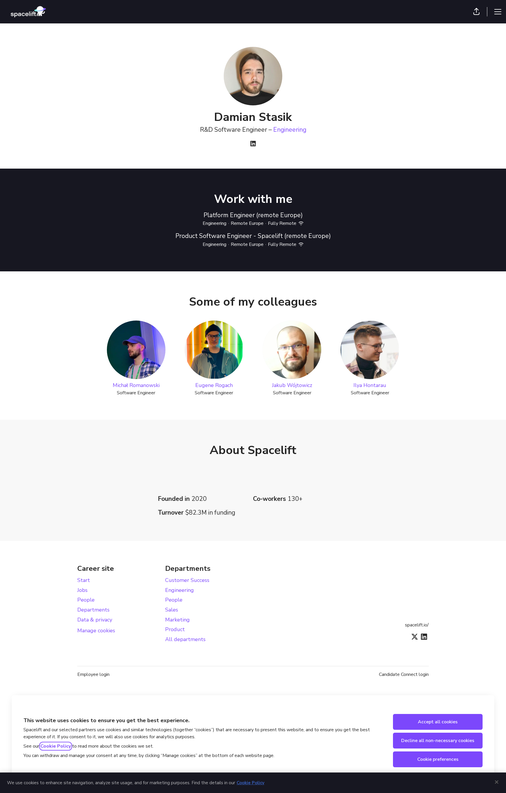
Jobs (82, 590)
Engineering (289, 130)
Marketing (177, 619)
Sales (171, 609)
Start (83, 580)
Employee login (93, 674)
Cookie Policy (55, 746)
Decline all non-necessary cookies (437, 740)
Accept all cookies (438, 722)
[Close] (496, 781)
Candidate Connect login (404, 674)
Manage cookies (96, 630)
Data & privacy (94, 619)
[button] (476, 12)
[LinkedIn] (253, 144)
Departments (93, 609)
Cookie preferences (438, 759)
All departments (185, 639)
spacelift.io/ (417, 625)
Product (175, 629)
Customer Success (187, 580)
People (86, 599)
